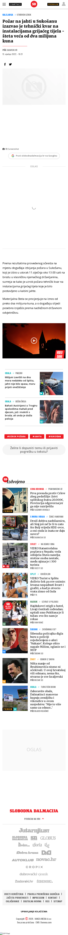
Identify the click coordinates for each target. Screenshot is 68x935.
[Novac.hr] (46, 859)
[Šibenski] (44, 881)
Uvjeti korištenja (13, 894)
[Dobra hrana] (27, 852)
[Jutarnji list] (34, 830)
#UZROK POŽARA (16, 436)
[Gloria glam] (47, 845)
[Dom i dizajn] (46, 852)
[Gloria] (37, 845)
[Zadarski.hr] (24, 881)
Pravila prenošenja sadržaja (43, 894)
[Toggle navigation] (4, 4)
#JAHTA (37, 436)
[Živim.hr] (24, 845)
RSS (47, 901)
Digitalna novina (32, 901)
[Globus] (48, 837)
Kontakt (52, 897)
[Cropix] (34, 866)
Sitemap (57, 901)
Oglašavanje (12, 901)
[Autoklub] (23, 859)
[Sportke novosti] (34, 837)
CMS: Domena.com (43, 922)
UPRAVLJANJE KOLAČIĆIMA (34, 911)
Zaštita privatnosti (17, 897)
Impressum (38, 897)
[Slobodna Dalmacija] (34, 4)
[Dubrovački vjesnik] (34, 874)
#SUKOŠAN (55, 436)
